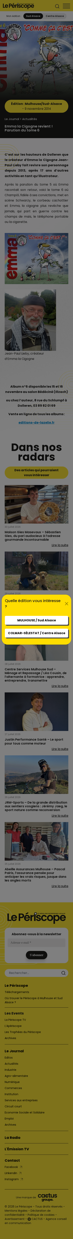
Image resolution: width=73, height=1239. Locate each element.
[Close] (66, 604)
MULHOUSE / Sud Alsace (36, 620)
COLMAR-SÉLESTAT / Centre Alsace (36, 633)
